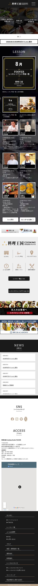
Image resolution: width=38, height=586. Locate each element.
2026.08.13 (19, 42)
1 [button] (18, 36)
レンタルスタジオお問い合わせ (16, 570)
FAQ (9, 536)
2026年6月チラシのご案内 (10, 394)
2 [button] (20, 36)
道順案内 (4, 450)
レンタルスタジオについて (15, 567)
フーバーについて (13, 520)
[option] (19, 21)
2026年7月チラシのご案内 (10, 376)
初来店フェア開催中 (8, 385)
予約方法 (10, 522)
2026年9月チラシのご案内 (10, 358)
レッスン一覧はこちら (19, 278)
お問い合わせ (11, 539)
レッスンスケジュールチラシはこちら (19, 291)
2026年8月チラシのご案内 (10, 367)
